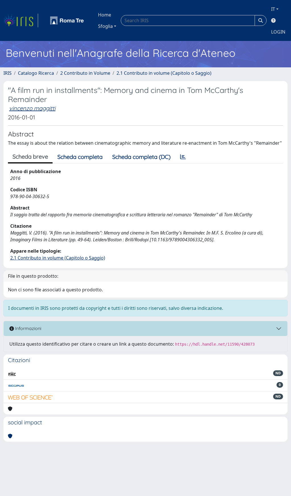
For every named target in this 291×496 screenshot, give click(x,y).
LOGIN (278, 32)
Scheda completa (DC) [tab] (141, 156)
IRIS (7, 73)
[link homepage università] (67, 20)
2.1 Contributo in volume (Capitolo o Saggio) (164, 73)
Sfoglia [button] (105, 26)
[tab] (183, 157)
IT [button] (273, 9)
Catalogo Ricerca (36, 73)
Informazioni (27, 328)
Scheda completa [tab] (80, 156)
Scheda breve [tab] (30, 156)
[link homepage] (20, 20)
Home (104, 15)
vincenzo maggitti (32, 108)
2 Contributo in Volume (85, 73)
